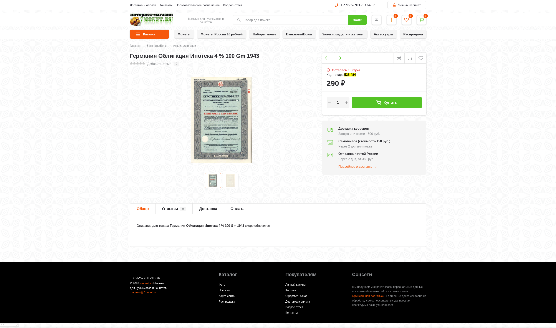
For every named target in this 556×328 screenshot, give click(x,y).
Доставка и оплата (143, 5)
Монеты (184, 34)
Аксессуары (383, 34)
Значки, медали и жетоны (343, 34)
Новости (224, 290)
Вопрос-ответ (232, 5)
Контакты (165, 5)
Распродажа (413, 34)
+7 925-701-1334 (355, 5)
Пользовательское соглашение (198, 5)
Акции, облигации (184, 45)
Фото (222, 284)
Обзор (143, 209)
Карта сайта (227, 296)
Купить (390, 102)
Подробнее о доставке (355, 166)
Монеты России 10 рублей (222, 34)
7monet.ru (146, 283)
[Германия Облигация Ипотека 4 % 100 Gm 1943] (213, 180)
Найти (357, 20)
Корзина (290, 290)
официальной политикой (368, 296)
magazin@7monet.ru (143, 292)
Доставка (208, 209)
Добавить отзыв (159, 64)
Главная (135, 45)
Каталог (149, 34)
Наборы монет (264, 34)
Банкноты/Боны (299, 34)
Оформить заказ (296, 296)
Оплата (237, 209)
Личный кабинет (409, 5)
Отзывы (173, 209)
